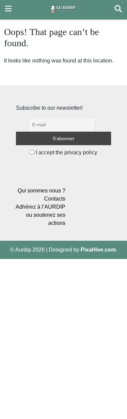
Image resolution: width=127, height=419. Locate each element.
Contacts (54, 199)
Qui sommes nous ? (41, 190)
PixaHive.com (98, 250)
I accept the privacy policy (65, 152)
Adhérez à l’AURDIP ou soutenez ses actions (40, 215)
